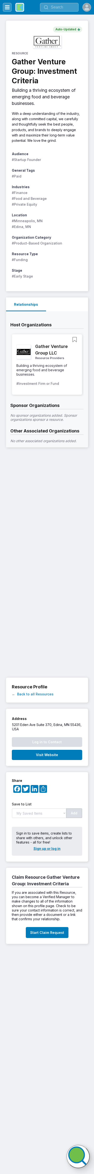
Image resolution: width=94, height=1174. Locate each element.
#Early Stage (22, 276)
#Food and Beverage (29, 198)
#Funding (20, 260)
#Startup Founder (26, 160)
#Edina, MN (21, 227)
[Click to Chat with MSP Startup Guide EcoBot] (78, 1156)
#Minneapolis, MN (27, 221)
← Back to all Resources (33, 694)
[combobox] (59, 7)
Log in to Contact (47, 742)
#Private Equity (24, 204)
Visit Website (47, 755)
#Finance (19, 193)
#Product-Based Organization (37, 243)
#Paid (16, 176)
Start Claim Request (47, 932)
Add (74, 813)
